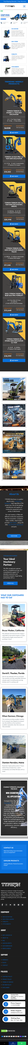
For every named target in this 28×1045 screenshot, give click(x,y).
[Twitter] (14, 904)
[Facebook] (2, 904)
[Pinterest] (22, 904)
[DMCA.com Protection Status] (8, 1032)
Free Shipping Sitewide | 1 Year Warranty (15, 1)
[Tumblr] (18, 904)
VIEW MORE (14, 536)
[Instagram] (6, 904)
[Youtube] (10, 904)
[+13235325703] (21, 1043)
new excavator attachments (15, 525)
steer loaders (13, 523)
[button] (24, 6)
